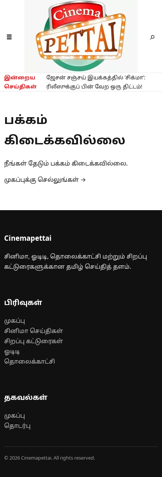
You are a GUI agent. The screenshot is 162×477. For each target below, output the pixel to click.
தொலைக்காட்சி (29, 361)
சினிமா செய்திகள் (33, 331)
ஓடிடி (12, 351)
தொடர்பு (17, 425)
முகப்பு (14, 320)
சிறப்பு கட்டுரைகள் (33, 341)
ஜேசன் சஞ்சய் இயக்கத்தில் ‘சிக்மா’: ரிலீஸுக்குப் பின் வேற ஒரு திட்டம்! (95, 82)
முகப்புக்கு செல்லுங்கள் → (45, 179)
